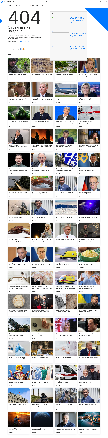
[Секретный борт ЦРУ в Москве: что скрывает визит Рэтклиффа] (66, 187)
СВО (33, 5)
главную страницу (23, 41)
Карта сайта (104, 436)
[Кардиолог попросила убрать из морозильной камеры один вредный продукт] (89, 140)
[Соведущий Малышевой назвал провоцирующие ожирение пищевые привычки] (19, 305)
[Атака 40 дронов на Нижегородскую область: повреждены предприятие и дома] (19, 211)
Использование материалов (86, 436)
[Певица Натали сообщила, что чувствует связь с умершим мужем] (66, 329)
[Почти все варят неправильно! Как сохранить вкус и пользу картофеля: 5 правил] (89, 258)
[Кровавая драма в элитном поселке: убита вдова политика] (89, 211)
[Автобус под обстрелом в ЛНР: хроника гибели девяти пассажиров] (66, 376)
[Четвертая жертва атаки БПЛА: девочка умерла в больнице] (66, 258)
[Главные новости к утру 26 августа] (66, 93)
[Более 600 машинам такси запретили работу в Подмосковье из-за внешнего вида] (89, 423)
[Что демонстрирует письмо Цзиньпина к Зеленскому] (66, 140)
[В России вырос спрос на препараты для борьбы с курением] (89, 282)
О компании (6, 436)
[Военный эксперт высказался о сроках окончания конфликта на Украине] (19, 69)
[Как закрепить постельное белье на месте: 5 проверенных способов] (19, 282)
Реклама (12, 436)
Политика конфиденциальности (72, 436)
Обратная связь (97, 436)
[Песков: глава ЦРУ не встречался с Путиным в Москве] (66, 234)
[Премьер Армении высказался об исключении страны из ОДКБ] (42, 164)
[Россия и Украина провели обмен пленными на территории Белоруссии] (66, 164)
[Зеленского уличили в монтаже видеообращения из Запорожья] (19, 164)
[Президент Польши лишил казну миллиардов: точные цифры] (19, 258)
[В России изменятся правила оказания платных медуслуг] (66, 352)
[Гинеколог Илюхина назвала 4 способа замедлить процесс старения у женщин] (42, 352)
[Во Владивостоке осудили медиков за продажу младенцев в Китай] (19, 234)
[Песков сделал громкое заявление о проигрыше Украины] (42, 93)
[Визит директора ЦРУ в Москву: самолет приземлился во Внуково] (66, 117)
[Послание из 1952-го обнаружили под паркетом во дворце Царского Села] (42, 69)
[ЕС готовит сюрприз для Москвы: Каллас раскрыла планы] (89, 69)
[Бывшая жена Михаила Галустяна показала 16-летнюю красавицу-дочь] (42, 305)
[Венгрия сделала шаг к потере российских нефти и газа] (19, 399)
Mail (2, 436)
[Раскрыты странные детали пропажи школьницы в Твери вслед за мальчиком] (66, 399)
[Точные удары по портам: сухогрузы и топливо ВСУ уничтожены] (19, 423)
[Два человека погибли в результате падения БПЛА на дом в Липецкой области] (89, 117)
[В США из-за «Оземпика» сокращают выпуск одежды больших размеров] (42, 376)
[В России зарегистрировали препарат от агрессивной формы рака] (19, 352)
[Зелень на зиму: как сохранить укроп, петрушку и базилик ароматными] (66, 69)
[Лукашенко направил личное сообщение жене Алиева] (42, 117)
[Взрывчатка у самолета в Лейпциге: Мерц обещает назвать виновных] (89, 187)
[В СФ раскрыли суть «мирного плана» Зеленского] (89, 305)
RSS (44, 436)
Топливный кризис (42, 5)
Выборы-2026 (13, 5)
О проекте (48, 436)
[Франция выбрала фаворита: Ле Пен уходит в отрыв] (89, 93)
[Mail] (2, 2)
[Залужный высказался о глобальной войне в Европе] (89, 164)
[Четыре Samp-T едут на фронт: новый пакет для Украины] (19, 329)
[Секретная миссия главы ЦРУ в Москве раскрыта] (89, 399)
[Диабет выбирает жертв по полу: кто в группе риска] (42, 329)
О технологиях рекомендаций (58, 436)
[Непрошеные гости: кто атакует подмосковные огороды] (19, 93)
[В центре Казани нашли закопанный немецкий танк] (66, 305)
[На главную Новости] (7, 2)
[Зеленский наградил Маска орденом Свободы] (89, 329)
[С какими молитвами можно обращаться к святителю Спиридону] (19, 376)
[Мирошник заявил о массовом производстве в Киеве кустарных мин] (66, 423)
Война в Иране (25, 5)
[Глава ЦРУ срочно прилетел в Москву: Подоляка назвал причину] (42, 211)
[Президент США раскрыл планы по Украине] (89, 352)
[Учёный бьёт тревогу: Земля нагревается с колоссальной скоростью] (42, 423)
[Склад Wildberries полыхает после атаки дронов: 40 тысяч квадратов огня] (42, 140)
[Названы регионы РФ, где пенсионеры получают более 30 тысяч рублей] (42, 282)
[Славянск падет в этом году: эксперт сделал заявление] (42, 399)
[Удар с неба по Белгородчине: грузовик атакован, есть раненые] (66, 282)
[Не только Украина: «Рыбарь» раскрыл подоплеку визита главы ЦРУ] (89, 234)
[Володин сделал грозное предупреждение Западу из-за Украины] (19, 140)
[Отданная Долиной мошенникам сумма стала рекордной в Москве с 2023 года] (42, 234)
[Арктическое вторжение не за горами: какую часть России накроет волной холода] (66, 211)
